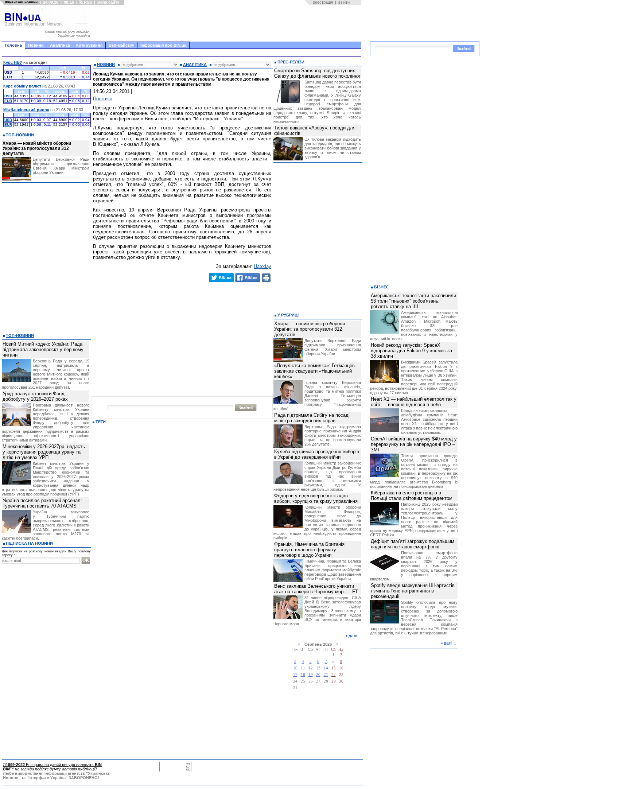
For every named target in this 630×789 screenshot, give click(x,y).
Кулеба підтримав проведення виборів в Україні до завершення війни (316, 454)
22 (333, 675)
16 (341, 668)
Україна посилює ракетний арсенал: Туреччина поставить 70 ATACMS (42, 503)
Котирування (89, 45)
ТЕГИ (101, 422)
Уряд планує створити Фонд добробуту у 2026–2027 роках (35, 396)
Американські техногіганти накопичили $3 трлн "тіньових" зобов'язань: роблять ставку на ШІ (413, 301)
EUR (8, 101)
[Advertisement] (228, 23)
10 (295, 668)
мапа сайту (108, 2)
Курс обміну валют (22, 86)
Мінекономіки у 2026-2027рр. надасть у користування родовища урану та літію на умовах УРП (44, 452)
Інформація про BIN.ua (163, 45)
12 (310, 668)
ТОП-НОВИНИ (20, 135)
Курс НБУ (12, 62)
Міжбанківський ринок (26, 110)
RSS (87, 2)
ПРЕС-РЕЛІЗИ (290, 62)
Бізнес (381, 287)
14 (326, 668)
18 (303, 675)
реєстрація (323, 2)
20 (318, 675)
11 (303, 668)
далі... (355, 635)
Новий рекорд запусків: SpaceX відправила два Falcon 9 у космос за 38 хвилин (411, 350)
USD (8, 96)
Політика (102, 98)
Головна (13, 45)
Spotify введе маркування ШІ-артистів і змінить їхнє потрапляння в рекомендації (413, 591)
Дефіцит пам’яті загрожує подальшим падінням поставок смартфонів (412, 544)
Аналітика (60, 45)
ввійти (344, 2)
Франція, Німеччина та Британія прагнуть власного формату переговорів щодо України (309, 549)
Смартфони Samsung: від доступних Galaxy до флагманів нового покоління (317, 73)
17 (295, 675)
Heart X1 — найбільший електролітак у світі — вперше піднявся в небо (413, 401)
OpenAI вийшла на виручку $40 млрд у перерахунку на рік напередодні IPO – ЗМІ (414, 444)
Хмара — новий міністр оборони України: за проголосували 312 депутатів (37, 148)
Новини (36, 45)
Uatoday (262, 266)
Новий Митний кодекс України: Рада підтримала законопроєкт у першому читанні (43, 349)
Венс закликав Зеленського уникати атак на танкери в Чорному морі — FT (316, 588)
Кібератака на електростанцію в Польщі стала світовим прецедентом (411, 495)
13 (318, 668)
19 (310, 675)
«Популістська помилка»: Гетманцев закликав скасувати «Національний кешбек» (314, 371)
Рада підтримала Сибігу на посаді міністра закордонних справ (312, 417)
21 (326, 675)
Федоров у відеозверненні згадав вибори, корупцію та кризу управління (316, 498)
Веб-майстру (121, 45)
